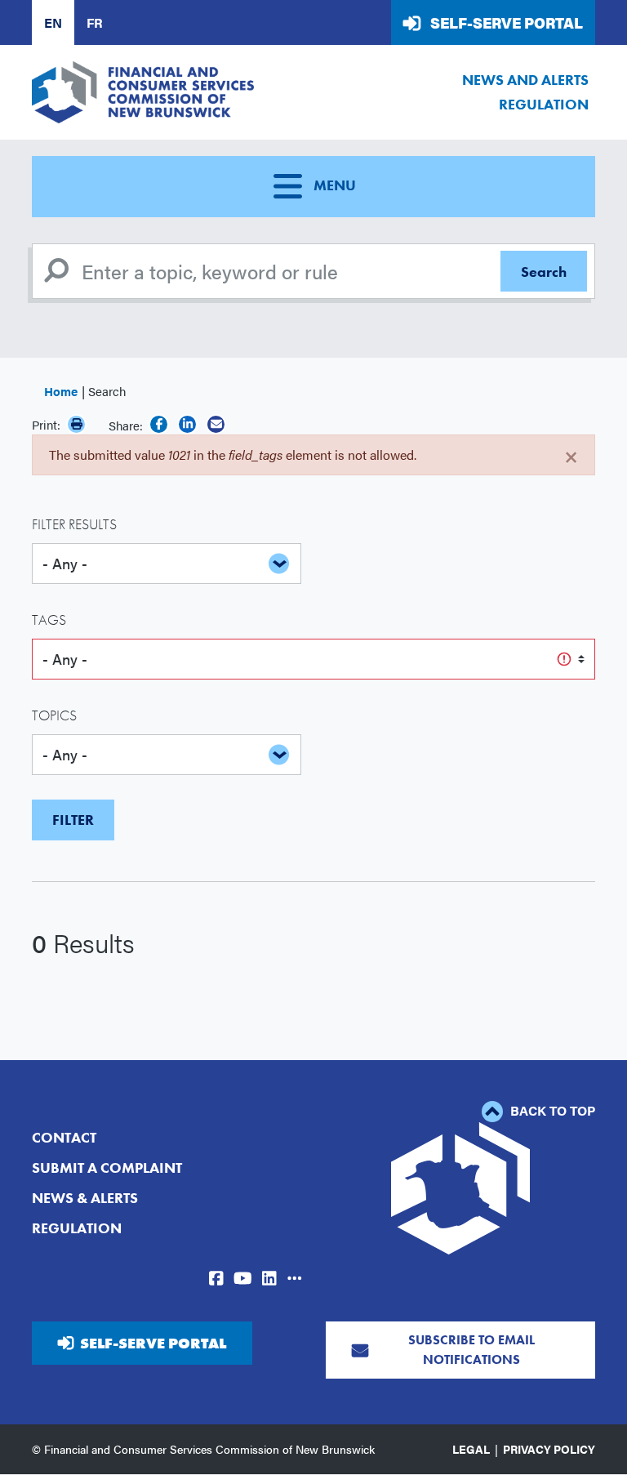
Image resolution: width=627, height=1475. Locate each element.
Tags (49, 619)
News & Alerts (85, 1197)
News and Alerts (525, 79)
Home (61, 390)
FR (95, 22)
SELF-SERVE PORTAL (153, 1343)
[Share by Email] (216, 424)
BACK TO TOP (551, 1110)
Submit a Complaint (107, 1167)
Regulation (544, 104)
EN (53, 22)
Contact (64, 1137)
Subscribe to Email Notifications (471, 1349)
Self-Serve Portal (506, 22)
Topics (54, 715)
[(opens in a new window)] (159, 424)
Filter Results (74, 524)
